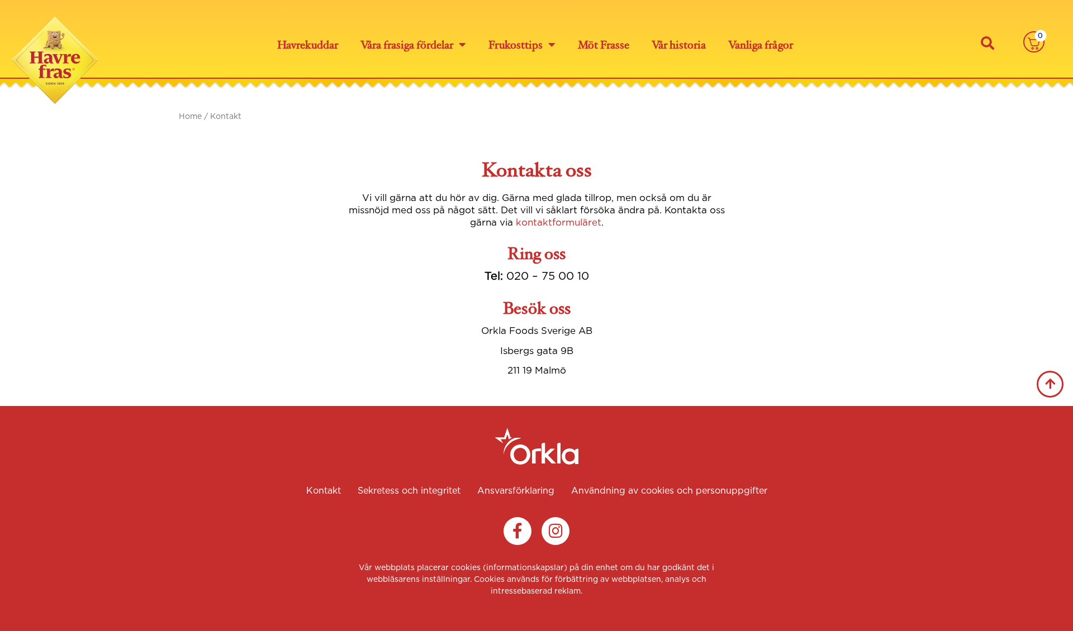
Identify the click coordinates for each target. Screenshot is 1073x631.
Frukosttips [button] (515, 44)
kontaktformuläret (558, 222)
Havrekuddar (307, 44)
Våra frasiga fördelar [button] (406, 44)
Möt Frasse (603, 44)
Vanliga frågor (760, 44)
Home (190, 116)
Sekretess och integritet (409, 490)
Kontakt (323, 490)
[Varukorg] (1034, 42)
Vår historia (679, 44)
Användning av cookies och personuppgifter (669, 490)
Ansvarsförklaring (515, 490)
